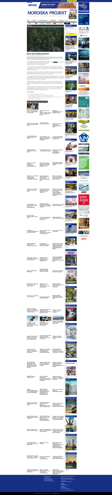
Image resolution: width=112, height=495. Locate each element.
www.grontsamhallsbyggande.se (49, 480)
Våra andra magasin (43, 20)
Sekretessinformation (55, 493)
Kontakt (34, 20)
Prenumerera (53, 20)
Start (28, 20)
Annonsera (61, 20)
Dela (52, 62)
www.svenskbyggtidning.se (48, 478)
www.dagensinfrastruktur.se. (48, 479)
